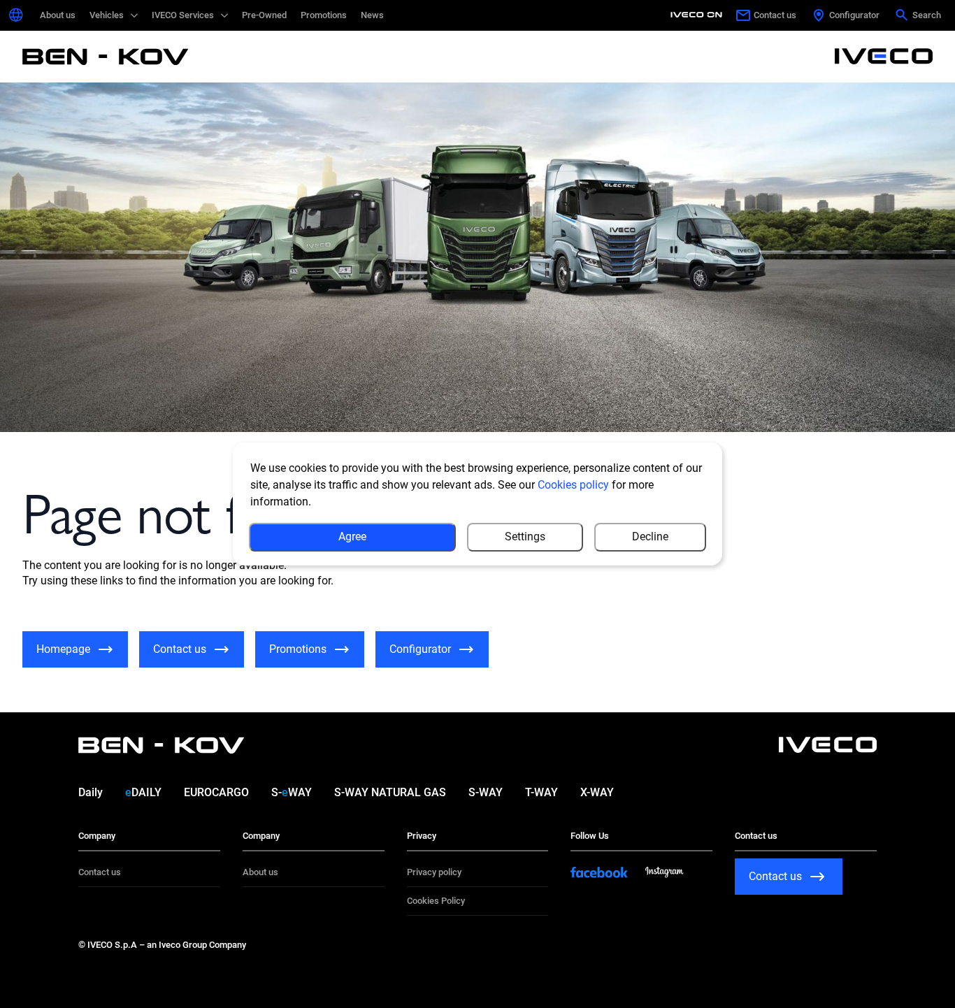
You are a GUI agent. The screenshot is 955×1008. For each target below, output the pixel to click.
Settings (525, 536)
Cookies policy (573, 484)
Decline (650, 536)
